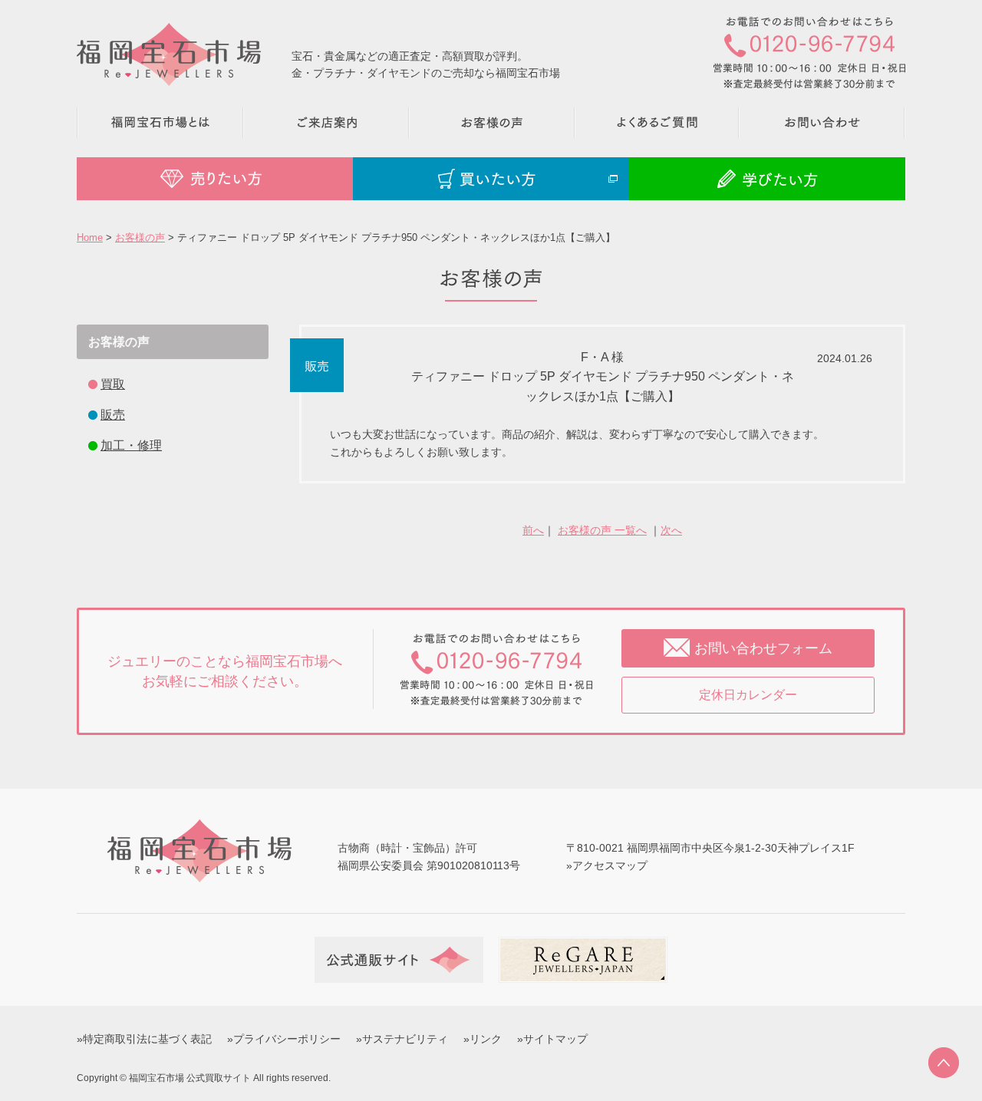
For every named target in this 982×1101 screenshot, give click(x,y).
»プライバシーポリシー (284, 1039)
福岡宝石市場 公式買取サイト (190, 1078)
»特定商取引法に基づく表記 (144, 1039)
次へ (671, 530)
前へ (533, 530)
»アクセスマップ (607, 865)
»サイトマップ (552, 1039)
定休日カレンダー (748, 694)
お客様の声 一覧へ (602, 530)
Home (90, 237)
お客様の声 (140, 237)
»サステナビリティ (402, 1039)
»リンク (482, 1039)
